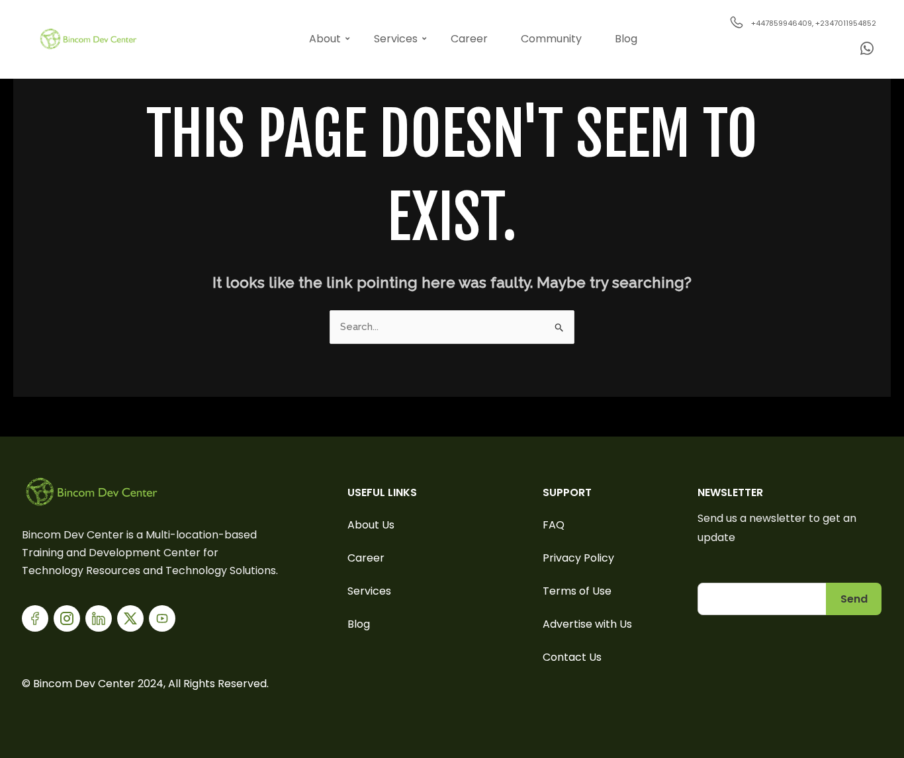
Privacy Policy (578, 558)
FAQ (554, 524)
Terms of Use (577, 591)
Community (551, 38)
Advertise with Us (587, 624)
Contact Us (572, 657)
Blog (626, 38)
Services (396, 38)
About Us (370, 524)
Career (469, 38)
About (325, 38)
